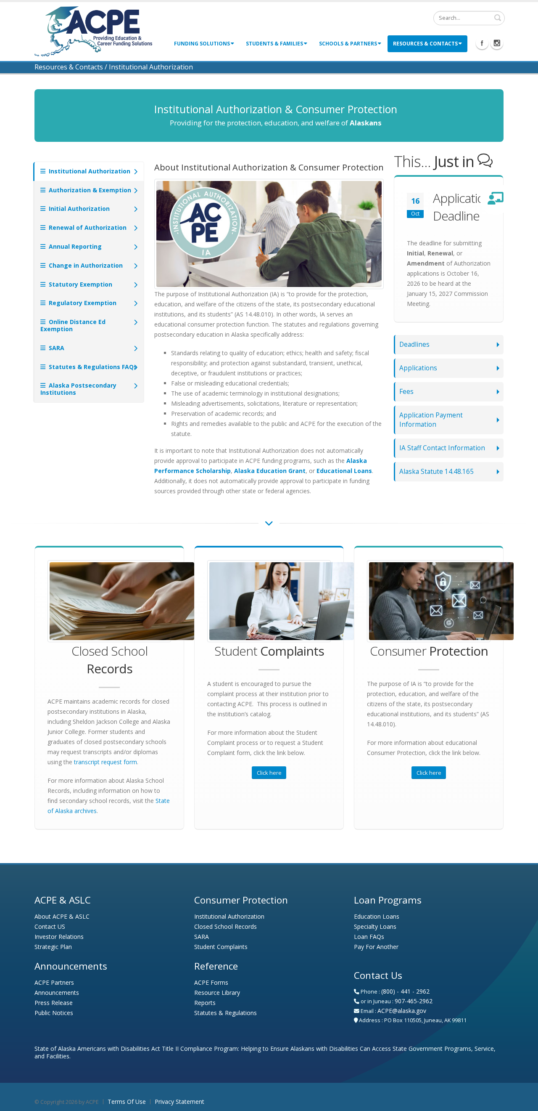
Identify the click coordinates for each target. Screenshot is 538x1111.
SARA (55, 348)
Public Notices (53, 1013)
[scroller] (523, 1101)
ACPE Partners (54, 982)
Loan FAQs (369, 937)
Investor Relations (59, 937)
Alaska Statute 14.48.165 (436, 471)
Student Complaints (221, 947)
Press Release (53, 1003)
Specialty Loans (375, 926)
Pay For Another (376, 947)
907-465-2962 (414, 1001)
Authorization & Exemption (89, 190)
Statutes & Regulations (225, 1013)
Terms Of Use (127, 1102)
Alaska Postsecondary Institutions (78, 388)
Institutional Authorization (88, 171)
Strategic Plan (53, 947)
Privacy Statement (179, 1102)
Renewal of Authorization (87, 227)
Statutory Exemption (79, 284)
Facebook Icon (482, 43)
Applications (418, 368)
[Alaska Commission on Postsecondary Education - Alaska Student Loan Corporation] (93, 30)
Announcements (56, 993)
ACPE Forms (211, 982)
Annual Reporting (74, 246)
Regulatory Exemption (81, 303)
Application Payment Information (431, 420)
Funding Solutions (202, 43)
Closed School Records (225, 926)
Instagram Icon (497, 43)
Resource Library (217, 993)
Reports (205, 1003)
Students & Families (274, 43)
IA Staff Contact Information (442, 448)
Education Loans (376, 916)
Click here (269, 772)
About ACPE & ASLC (62, 916)
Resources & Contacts (425, 43)
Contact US (49, 926)
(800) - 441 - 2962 (405, 991)
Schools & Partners (348, 43)
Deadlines (414, 344)
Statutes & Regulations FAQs (92, 367)
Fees (406, 391)
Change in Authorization (85, 265)
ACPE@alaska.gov (401, 1011)
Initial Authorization (78, 209)
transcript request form (105, 762)
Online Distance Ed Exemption (72, 325)
